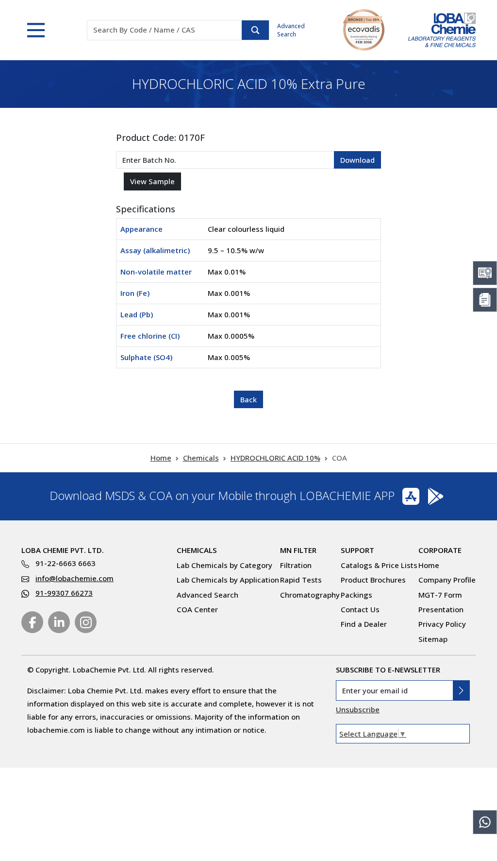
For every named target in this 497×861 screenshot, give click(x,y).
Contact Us (360, 609)
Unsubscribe (358, 709)
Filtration (296, 565)
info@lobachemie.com (74, 578)
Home (160, 458)
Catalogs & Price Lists (379, 565)
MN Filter (298, 550)
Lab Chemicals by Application (228, 580)
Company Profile (447, 580)
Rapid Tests (301, 580)
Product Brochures (373, 580)
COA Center (197, 609)
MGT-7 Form (440, 595)
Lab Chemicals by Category (224, 565)
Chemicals (201, 458)
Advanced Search (291, 30)
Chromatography (310, 595)
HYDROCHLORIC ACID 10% (275, 458)
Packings (356, 595)
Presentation (441, 609)
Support (357, 550)
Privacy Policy (442, 624)
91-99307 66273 (64, 593)
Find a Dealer (364, 624)
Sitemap (432, 639)
